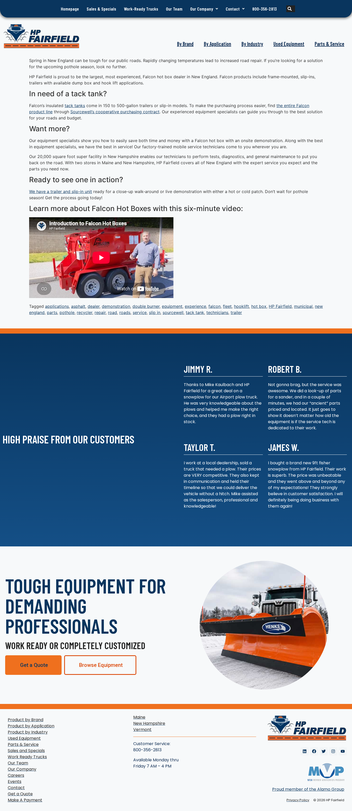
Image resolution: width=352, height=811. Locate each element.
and (67, 191)
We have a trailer (45, 191)
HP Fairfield (280, 306)
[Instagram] (333, 751)
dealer (93, 306)
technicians (217, 312)
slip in (154, 312)
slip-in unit (82, 191)
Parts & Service (329, 44)
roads (124, 312)
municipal (303, 306)
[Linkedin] (304, 751)
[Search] (290, 8)
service (140, 312)
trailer (236, 312)
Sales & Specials (101, 9)
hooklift (241, 306)
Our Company (201, 9)
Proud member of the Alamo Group (308, 789)
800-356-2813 (264, 9)
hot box (258, 306)
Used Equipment (288, 44)
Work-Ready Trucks (141, 9)
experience (195, 306)
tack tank (195, 312)
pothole (67, 312)
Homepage (70, 9)
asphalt (78, 306)
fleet (227, 306)
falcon (214, 306)
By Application (217, 44)
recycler (84, 312)
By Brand (185, 44)
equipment (172, 306)
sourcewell (173, 312)
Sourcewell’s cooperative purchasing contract (115, 111)
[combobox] (282, 8)
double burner (146, 306)
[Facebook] (314, 751)
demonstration (116, 306)
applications (57, 306)
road (112, 312)
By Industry (252, 44)
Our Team (174, 9)
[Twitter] (324, 751)
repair (100, 312)
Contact (233, 9)
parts (52, 312)
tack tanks (75, 105)
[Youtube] (343, 751)
